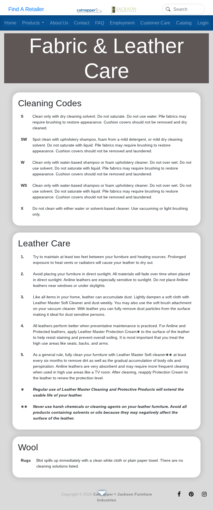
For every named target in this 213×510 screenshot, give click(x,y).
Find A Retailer (26, 9)
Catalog (184, 23)
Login (203, 23)
